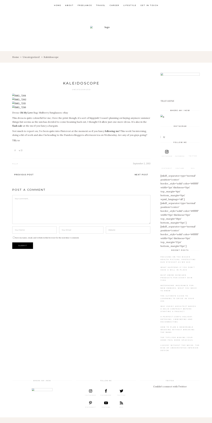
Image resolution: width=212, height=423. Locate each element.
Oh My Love (26, 112)
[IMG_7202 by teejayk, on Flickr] (19, 99)
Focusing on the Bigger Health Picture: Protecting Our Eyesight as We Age (178, 259)
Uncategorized (31, 57)
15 (21, 150)
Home (15, 57)
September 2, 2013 (141, 163)
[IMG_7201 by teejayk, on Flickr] (19, 95)
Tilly (15, 164)
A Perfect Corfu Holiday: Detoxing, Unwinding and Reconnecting (177, 319)
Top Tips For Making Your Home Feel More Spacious (177, 339)
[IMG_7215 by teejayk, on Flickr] (19, 103)
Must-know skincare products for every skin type (177, 277)
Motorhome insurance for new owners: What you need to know (179, 288)
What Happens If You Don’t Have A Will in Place (178, 268)
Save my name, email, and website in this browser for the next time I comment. (47, 238)
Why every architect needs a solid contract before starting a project (178, 308)
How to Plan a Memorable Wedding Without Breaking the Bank (178, 329)
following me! (112, 131)
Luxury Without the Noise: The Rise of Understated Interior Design (180, 347)
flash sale (17, 125)
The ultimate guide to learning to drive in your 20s (177, 298)
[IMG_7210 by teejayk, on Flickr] (19, 107)
